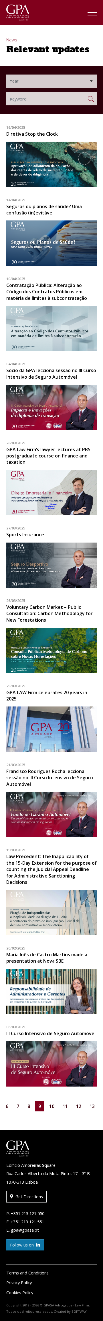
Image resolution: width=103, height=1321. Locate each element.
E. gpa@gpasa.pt (22, 1230)
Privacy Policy (19, 1282)
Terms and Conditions (27, 1273)
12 (78, 1106)
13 (92, 1106)
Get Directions (28, 1196)
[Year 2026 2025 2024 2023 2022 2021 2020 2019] (51, 81)
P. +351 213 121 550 (25, 1213)
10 (51, 1106)
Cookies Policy (19, 1292)
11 (65, 1106)
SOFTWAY (79, 1311)
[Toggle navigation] (92, 13)
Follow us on (22, 1245)
